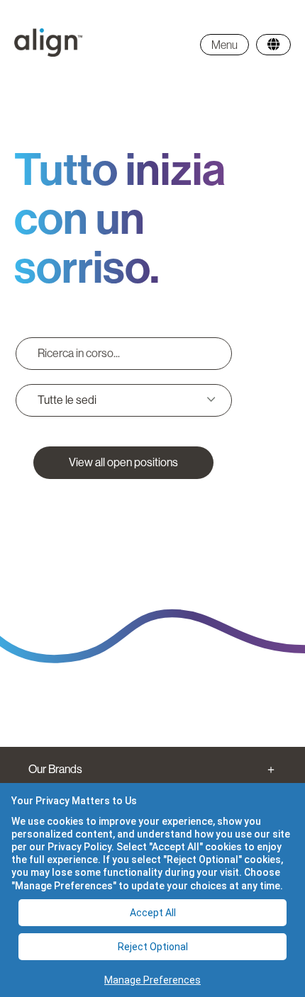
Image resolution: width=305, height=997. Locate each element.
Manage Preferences (152, 980)
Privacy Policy (79, 846)
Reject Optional (153, 946)
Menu (224, 44)
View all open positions (123, 462)
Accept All (153, 912)
